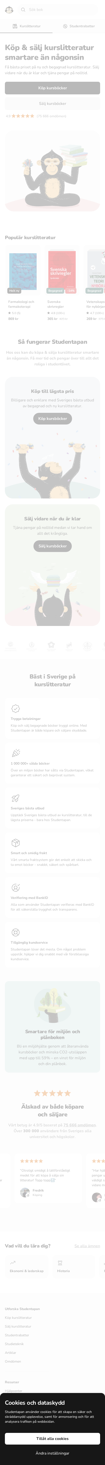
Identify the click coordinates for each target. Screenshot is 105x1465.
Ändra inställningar (52, 1453)
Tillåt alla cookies (52, 1438)
